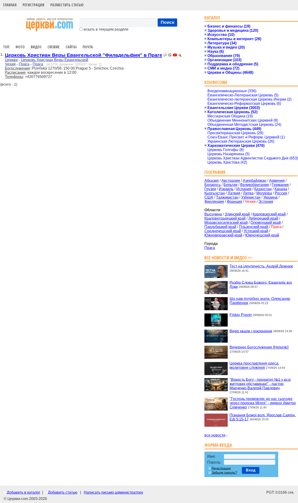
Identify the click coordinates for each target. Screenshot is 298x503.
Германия (280, 185)
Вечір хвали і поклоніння (251, 331)
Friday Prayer (241, 315)
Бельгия (230, 185)
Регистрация (33, 4)
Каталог (212, 17)
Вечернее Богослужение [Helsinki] (259, 347)
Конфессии (215, 82)
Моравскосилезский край (226, 223)
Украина (270, 197)
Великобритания (254, 185)
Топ (6, 46)
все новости (214, 435)
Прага (24, 64)
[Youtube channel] (175, 55)
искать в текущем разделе (106, 29)
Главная (10, 4)
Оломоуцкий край (266, 223)
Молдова (264, 193)
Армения (277, 181)
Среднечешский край (222, 231)
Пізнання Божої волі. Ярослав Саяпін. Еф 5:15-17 (263, 417)
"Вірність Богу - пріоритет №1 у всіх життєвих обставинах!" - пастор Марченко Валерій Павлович (260, 383)
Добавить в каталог (23, 492)
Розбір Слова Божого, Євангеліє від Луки (261, 284)
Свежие (53, 46)
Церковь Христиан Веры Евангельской (54, 60)
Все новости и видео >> (228, 257)
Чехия (10, 64)
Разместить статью (67, 4)
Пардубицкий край (220, 227)
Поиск (167, 22)
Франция (234, 202)
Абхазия (211, 181)
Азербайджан (254, 181)
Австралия (230, 181)
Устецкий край (256, 231)
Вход (250, 470)
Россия (281, 193)
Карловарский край (269, 214)
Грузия (210, 189)
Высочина (213, 214)
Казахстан (263, 189)
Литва (248, 193)
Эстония (265, 202)
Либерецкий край (263, 218)
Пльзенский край (253, 227)
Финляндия (214, 202)
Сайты (71, 46)
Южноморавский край (223, 235)
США (208, 197)
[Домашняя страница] (170, 55)
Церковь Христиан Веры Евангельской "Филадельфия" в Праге (83, 55)
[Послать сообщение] (165, 55)
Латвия (234, 193)
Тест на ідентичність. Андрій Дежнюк (261, 266)
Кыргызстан (214, 193)
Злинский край (237, 214)
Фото (20, 46)
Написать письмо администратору (113, 492)
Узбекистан (251, 197)
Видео (36, 46)
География (214, 172)
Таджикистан (227, 197)
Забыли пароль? (224, 472)
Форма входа (218, 445)
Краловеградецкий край (225, 218)
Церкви (11, 60)
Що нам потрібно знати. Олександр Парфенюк (260, 301)
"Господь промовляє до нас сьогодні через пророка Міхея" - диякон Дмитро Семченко (263, 403)
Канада (280, 189)
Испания (243, 189)
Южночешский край (262, 235)
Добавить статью (62, 492)
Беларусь (212, 185)
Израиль (226, 189)
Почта (88, 46)
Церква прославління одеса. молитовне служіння (254, 365)
